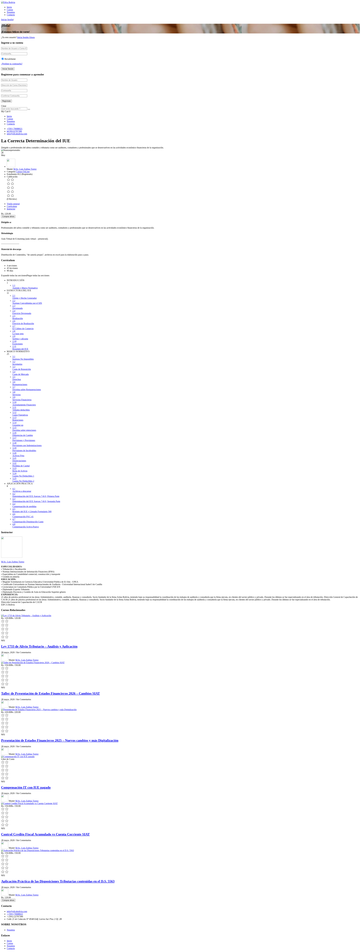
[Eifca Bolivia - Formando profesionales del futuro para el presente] (8, 2)
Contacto (11, 15)
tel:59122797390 (14, 131)
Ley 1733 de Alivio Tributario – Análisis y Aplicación (39, 646)
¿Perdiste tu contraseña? (11, 64)
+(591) (10, 128)
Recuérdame (10, 59)
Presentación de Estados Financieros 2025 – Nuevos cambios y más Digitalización (59, 740)
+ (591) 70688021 (15, 914)
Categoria (11, 171)
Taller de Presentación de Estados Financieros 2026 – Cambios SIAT (50, 693)
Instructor (11, 209)
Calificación (12, 176)
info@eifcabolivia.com (17, 134)
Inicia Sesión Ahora (26, 37)
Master (10, 169)
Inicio (9, 7)
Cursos (10, 9)
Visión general (13, 204)
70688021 (17, 128)
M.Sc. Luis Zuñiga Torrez (25, 169)
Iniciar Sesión (7, 19)
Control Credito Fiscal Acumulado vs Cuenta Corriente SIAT (45, 834)
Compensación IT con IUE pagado (26, 787)
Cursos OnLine (23, 171)
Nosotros (11, 12)
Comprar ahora (8, 216)
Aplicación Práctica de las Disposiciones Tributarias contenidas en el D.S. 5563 (58, 881)
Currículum (12, 206)
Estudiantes (12, 174)
